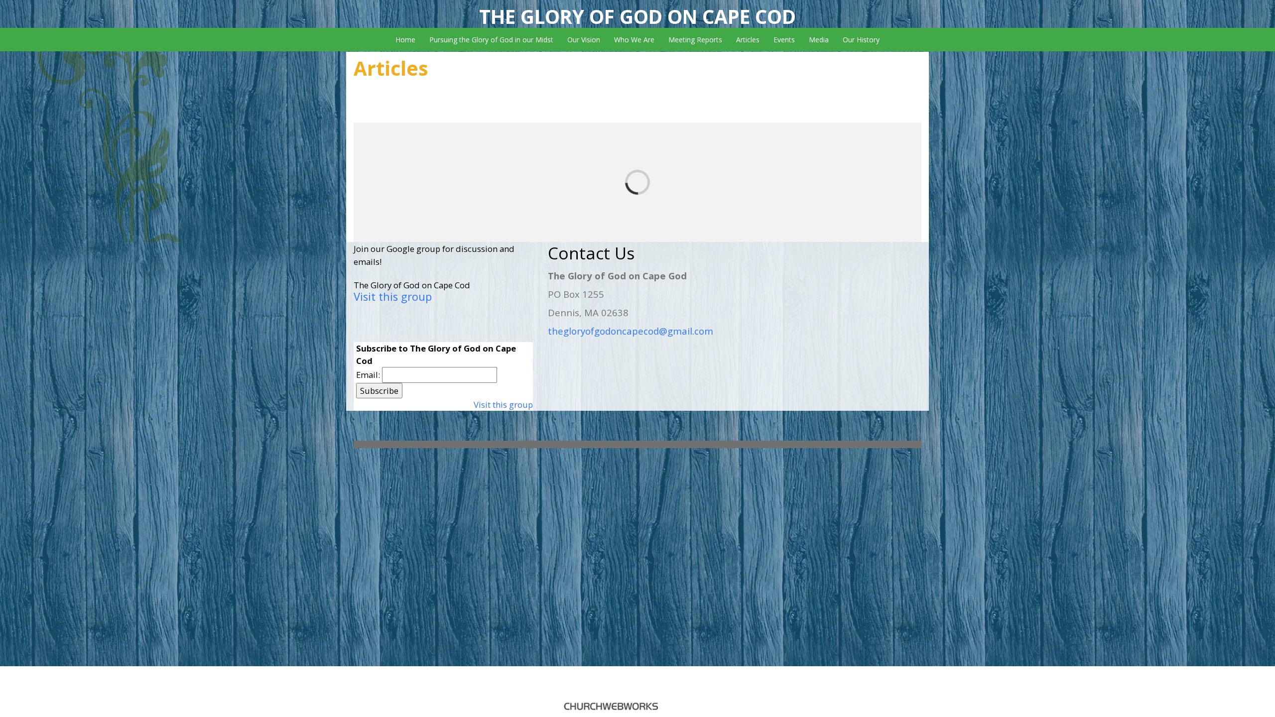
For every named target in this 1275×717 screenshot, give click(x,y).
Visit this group (393, 296)
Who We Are (634, 39)
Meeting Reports (695, 39)
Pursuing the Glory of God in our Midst (491, 39)
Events (784, 39)
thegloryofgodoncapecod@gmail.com (630, 331)
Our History (861, 39)
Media (819, 39)
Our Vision (583, 39)
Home (405, 39)
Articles (748, 39)
